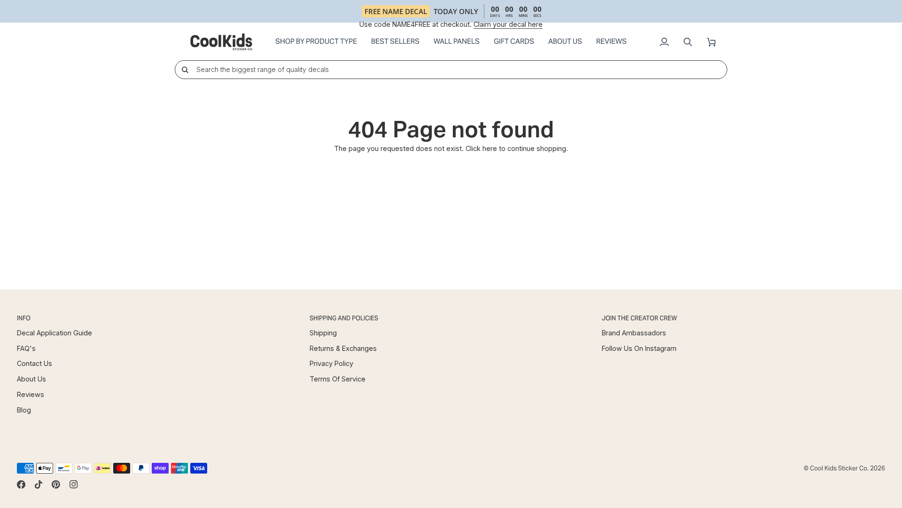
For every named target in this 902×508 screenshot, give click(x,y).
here (489, 148)
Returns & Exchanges (343, 348)
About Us (31, 379)
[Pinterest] (56, 484)
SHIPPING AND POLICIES (344, 318)
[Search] (185, 69)
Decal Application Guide (54, 333)
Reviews (30, 394)
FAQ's (26, 348)
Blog (24, 410)
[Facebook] (21, 484)
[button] (316, 41)
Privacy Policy (331, 363)
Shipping (323, 333)
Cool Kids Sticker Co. (839, 468)
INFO (24, 318)
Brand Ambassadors (634, 333)
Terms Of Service (337, 379)
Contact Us (34, 363)
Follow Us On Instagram (639, 348)
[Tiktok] (38, 484)
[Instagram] (74, 484)
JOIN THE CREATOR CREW (639, 318)
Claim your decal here (508, 24)
